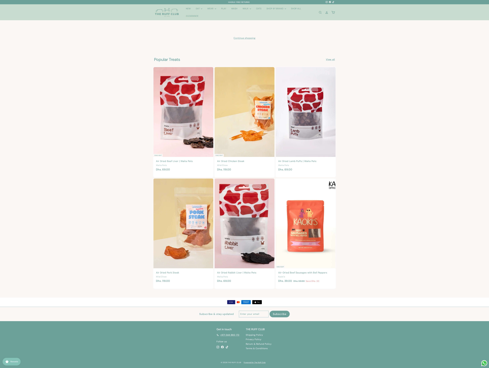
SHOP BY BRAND (275, 8)
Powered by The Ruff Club (255, 362)
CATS (259, 8)
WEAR (210, 8)
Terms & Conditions (257, 348)
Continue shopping (244, 38)
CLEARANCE (192, 16)
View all (330, 59)
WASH (234, 8)
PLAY (223, 8)
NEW (188, 8)
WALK (246, 8)
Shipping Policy (254, 334)
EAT (198, 8)
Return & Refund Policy (258, 344)
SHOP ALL (296, 8)
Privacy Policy (253, 339)
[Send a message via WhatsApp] (484, 363)
